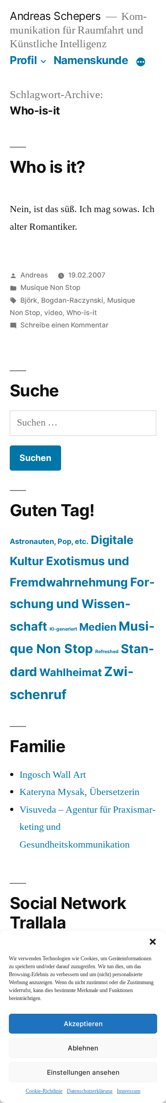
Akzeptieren (83, 1023)
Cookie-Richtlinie (44, 1091)
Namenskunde (91, 60)
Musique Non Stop (50, 287)
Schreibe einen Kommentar (64, 325)
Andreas (34, 275)
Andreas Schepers (57, 16)
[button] (152, 941)
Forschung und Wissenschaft (82, 604)
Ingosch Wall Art (52, 774)
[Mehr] (140, 62)
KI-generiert (63, 629)
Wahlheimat (70, 672)
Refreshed (107, 651)
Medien (97, 626)
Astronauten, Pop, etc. (49, 541)
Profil (23, 60)
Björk (28, 300)
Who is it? (47, 167)
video (53, 312)
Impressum (128, 1091)
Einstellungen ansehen (83, 1072)
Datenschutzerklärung (89, 1091)
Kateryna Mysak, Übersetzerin (79, 792)
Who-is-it (81, 312)
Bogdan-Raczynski (72, 300)
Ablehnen (83, 1048)
